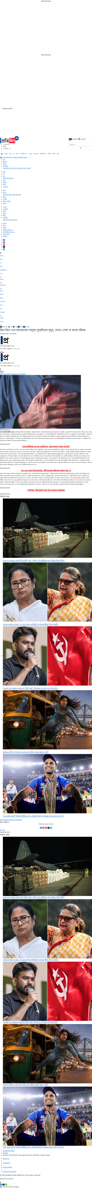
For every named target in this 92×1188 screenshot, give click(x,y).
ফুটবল (8, 178)
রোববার (4, 223)
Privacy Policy (7, 1167)
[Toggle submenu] (0, 282)
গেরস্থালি (28, 168)
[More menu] (90, 153)
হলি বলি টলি (5, 195)
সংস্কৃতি (13, 195)
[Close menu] (0, 253)
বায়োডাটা (5, 199)
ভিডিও (4, 215)
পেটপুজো (19, 168)
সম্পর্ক (11, 168)
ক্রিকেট (4, 178)
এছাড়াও (2, 322)
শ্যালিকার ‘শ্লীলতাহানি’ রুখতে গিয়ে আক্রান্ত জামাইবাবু (46, 490)
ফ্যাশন (14, 168)
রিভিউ (10, 195)
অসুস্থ (58, 436)
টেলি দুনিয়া (18, 195)
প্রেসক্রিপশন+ (23, 154)
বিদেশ (17, 154)
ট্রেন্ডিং (4, 211)
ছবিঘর (49, 154)
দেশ (14, 154)
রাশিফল (54, 154)
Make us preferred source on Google (12, 374)
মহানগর (6, 154)
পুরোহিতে (59, 454)
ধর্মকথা (4, 185)
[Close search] (69, 142)
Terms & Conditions (9, 1172)
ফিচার (4, 226)
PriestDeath (18, 820)
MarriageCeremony (7, 820)
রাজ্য (10, 154)
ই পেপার (5, 207)
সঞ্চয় (58, 154)
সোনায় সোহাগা (6, 234)
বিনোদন (35, 154)
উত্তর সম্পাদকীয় (13, 220)
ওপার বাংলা (5, 187)
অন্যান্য (11, 178)
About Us (6, 1159)
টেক (22, 168)
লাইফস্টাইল (42, 154)
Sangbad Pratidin (9, 1151)
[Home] (9, 139)
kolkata (5, 1153)
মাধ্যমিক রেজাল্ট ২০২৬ (8, 230)
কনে (77, 478)
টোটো (24, 168)
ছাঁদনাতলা (5, 236)
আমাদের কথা (6, 220)
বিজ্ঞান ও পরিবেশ (6, 201)
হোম (4, 160)
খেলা (29, 154)
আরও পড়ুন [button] (2, 830)
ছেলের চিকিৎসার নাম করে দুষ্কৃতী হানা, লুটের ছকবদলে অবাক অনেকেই (46, 446)
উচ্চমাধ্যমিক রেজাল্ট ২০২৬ (9, 232)
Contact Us (6, 1163)
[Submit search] (80, 148)
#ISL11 (5, 162)
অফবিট (4, 183)
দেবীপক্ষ (4, 228)
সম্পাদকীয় (5, 218)
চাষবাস (4, 203)
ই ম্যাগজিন (5, 209)
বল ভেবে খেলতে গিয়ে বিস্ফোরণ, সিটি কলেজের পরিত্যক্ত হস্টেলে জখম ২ (46, 470)
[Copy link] (3, 352)
